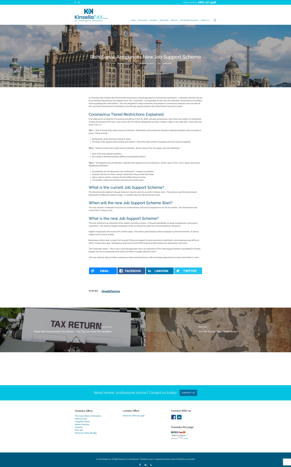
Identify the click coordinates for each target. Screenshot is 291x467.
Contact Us (188, 393)
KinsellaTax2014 (127, 63)
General (145, 49)
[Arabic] (172, 432)
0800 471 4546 (138, 416)
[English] (175, 432)
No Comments (164, 63)
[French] (178, 432)
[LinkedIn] (179, 417)
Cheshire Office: (84, 410)
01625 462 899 (90, 433)
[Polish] (181, 432)
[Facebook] (173, 417)
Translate (185, 438)
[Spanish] (184, 432)
